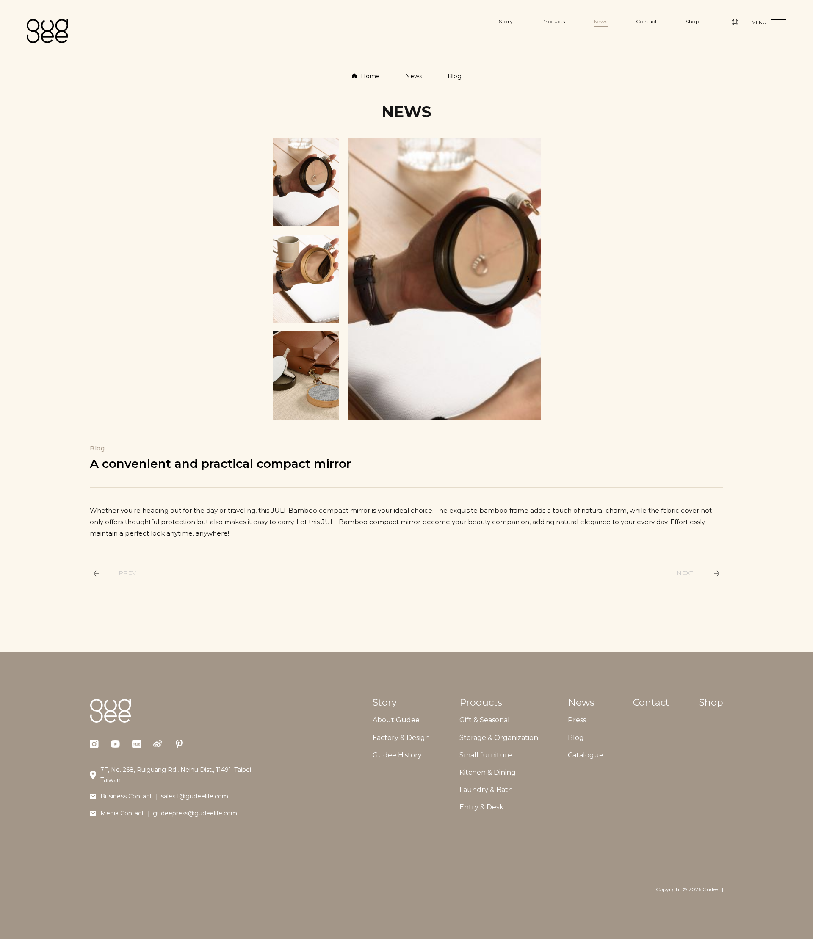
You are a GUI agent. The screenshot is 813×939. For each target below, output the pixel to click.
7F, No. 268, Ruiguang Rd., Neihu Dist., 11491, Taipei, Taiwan (176, 775)
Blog (455, 76)
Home (370, 76)
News (413, 76)
